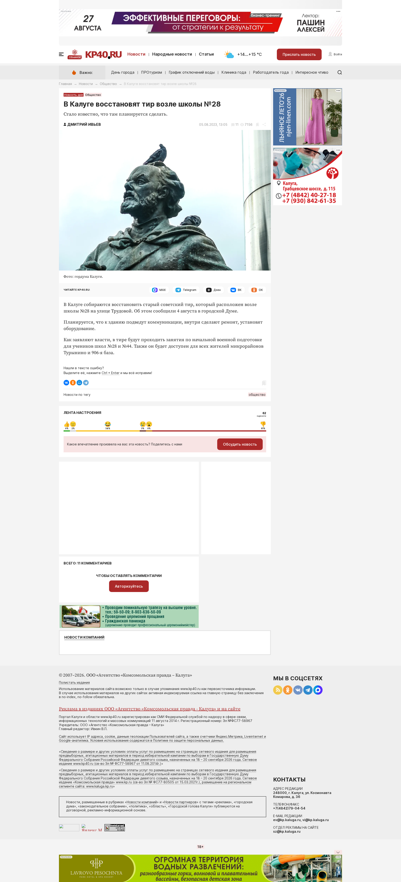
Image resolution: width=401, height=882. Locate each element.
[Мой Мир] (79, 382)
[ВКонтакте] (66, 382)
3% (142, 428)
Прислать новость (299, 54)
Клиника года (233, 72)
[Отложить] (257, 124)
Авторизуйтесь (129, 586)
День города (122, 72)
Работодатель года (271, 72)
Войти (338, 54)
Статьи (206, 54)
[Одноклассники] (73, 382)
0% (66, 428)
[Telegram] (86, 382)
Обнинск (75, 57)
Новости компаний (84, 637)
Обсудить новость (240, 444)
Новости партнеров (180, 802)
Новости (136, 54)
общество (257, 395)
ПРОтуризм (151, 72)
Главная (65, 84)
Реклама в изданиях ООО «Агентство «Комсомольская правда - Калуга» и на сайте (149, 709)
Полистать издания (74, 682)
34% (107, 428)
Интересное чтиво (311, 72)
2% (73, 428)
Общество (108, 84)
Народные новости (172, 54)
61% (263, 428)
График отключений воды (192, 72)
